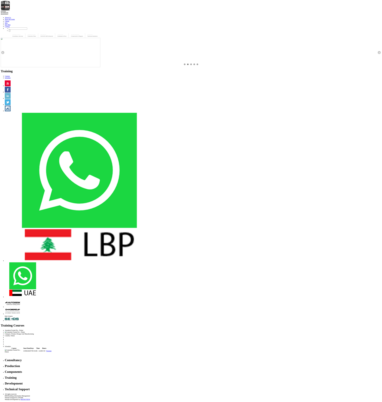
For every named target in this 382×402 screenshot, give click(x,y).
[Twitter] (8, 104)
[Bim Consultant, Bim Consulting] (17, 35)
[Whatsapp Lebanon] (79, 261)
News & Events (10, 19)
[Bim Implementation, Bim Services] (46, 35)
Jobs (6, 23)
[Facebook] (8, 92)
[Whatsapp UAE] (22, 297)
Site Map (7, 25)
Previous (2, 52)
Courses (7, 76)
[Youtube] (8, 86)
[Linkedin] (8, 98)
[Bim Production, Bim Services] (31, 35)
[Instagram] (8, 111)
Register (49, 351)
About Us (8, 17)
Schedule (8, 78)
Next (379, 52)
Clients (7, 21)
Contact (7, 26)
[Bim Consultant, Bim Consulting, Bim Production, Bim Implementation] (92, 35)
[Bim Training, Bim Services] (61, 35)
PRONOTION (25, 399)
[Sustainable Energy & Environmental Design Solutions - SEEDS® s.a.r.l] (12, 320)
